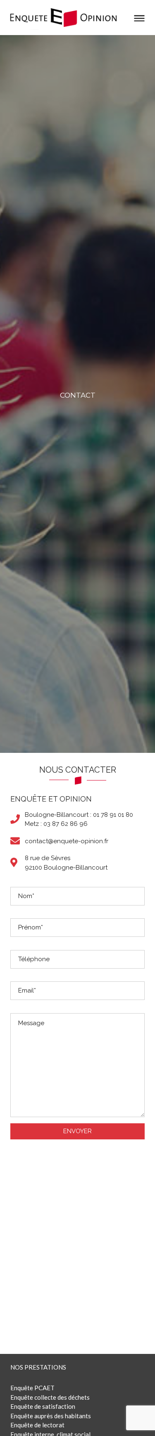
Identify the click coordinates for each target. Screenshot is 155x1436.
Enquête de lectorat (37, 1425)
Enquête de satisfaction (42, 1406)
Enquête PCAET (32, 1387)
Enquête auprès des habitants (50, 1415)
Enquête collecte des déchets (50, 1397)
